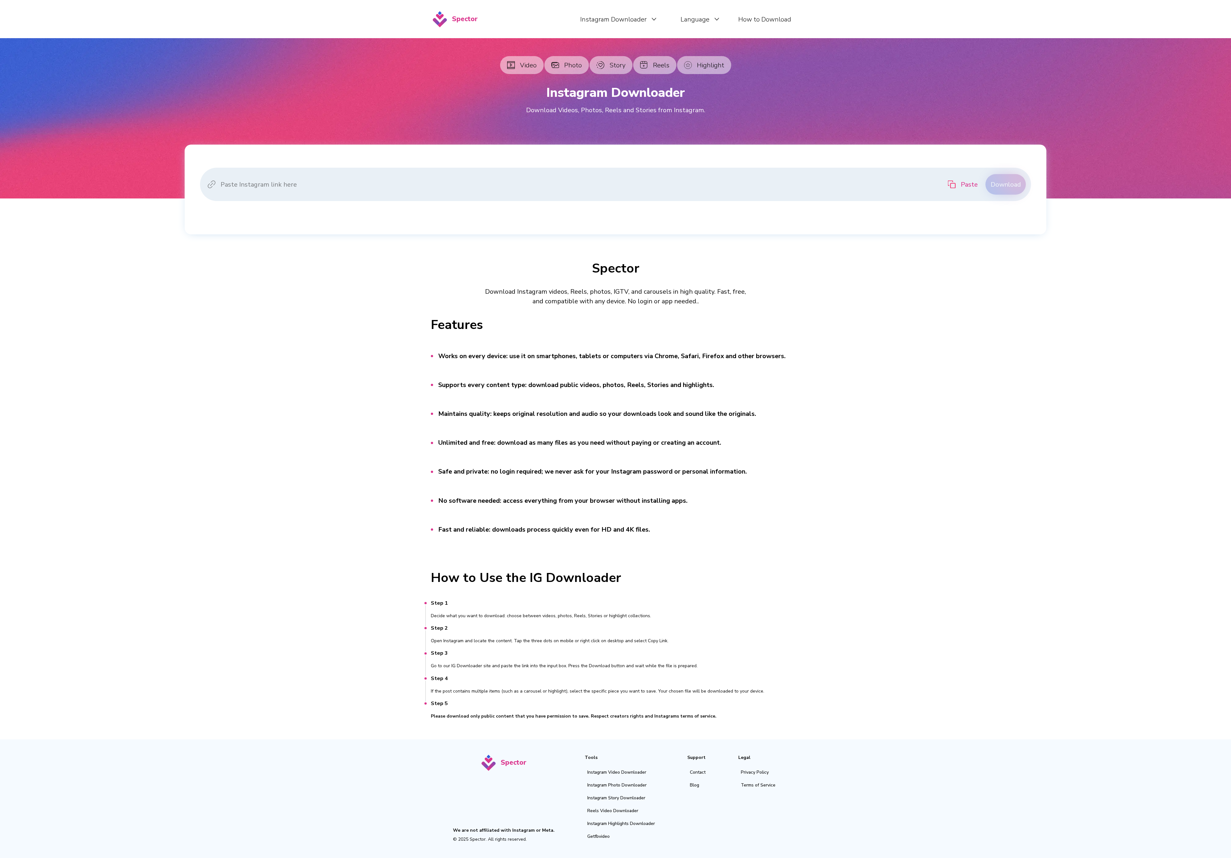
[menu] (639, 19)
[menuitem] (618, 19)
